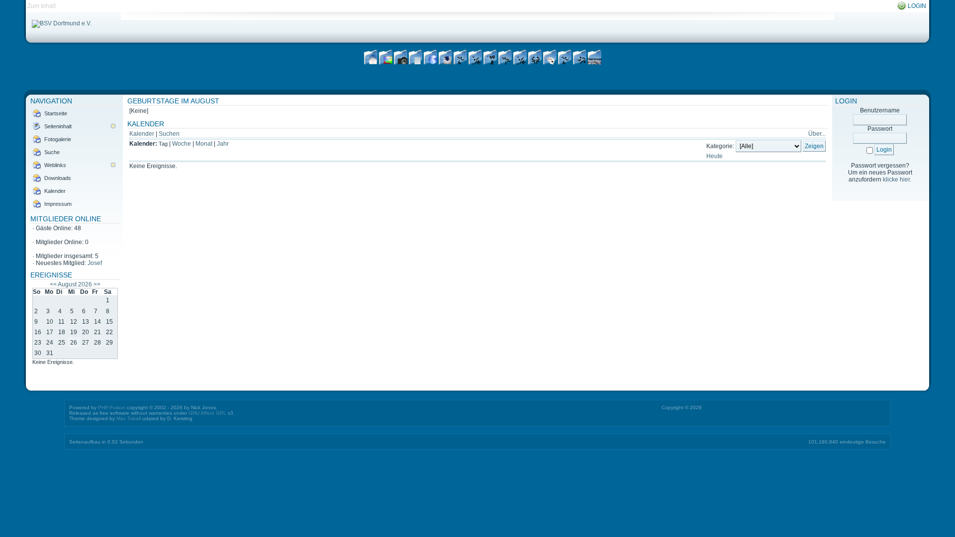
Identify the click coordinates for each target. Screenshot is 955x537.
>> (97, 284)
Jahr (223, 143)
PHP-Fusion (111, 407)
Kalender (141, 133)
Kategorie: (720, 146)
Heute (714, 156)
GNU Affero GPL (207, 413)
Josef (95, 263)
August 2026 (75, 284)
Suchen (169, 133)
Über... (817, 133)
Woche (181, 143)
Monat (203, 143)
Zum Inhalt (41, 5)
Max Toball (128, 418)
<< (53, 284)
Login (917, 5)
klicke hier (896, 179)
